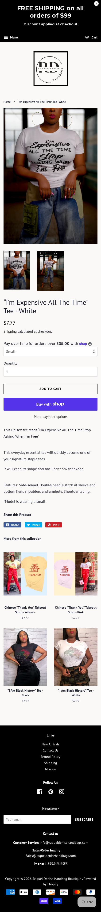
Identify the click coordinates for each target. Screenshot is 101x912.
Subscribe (84, 819)
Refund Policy (50, 757)
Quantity (10, 363)
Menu (13, 37)
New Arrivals (50, 744)
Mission (50, 769)
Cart (94, 37)
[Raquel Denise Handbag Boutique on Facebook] (40, 792)
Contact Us (50, 750)
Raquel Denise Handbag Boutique (57, 879)
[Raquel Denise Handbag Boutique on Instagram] (61, 792)
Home (7, 101)
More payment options (50, 416)
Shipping (10, 331)
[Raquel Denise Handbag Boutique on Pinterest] (50, 792)
